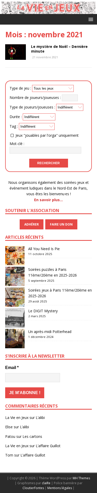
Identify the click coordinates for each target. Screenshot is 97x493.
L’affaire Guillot (48, 445)
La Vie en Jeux (16, 417)
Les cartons (32, 436)
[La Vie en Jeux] (48, 10)
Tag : (14, 126)
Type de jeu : (20, 88)
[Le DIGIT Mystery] (15, 318)
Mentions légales (59, 488)
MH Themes (81, 478)
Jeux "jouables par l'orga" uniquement (47, 135)
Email (12, 367)
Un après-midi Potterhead (49, 331)
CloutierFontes (33, 488)
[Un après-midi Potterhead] (15, 338)
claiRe (46, 483)
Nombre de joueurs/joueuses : (35, 97)
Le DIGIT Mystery (43, 310)
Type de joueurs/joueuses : (32, 107)
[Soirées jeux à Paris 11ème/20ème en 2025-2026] (15, 297)
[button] (90, 19)
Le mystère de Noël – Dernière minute (59, 49)
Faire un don (61, 224)
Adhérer (31, 224)
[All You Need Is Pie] (15, 255)
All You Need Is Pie (44, 248)
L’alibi (40, 417)
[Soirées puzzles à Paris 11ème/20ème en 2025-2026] (15, 276)
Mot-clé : (17, 143)
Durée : (16, 116)
